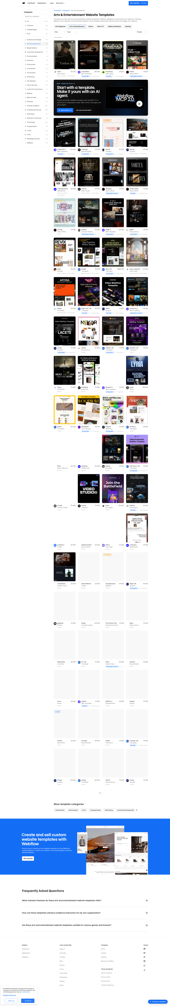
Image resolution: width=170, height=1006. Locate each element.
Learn (52, 3)
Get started (138, 3)
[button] (42, 3)
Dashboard (31, 3)
